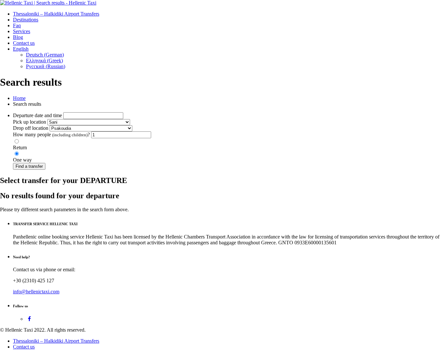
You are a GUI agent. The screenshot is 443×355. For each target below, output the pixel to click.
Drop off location (30, 128)
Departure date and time (37, 115)
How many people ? (51, 134)
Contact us (24, 43)
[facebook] (29, 319)
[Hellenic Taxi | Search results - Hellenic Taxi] (48, 3)
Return (20, 147)
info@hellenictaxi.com (36, 291)
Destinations (25, 19)
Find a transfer (29, 166)
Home (19, 98)
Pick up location (29, 122)
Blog (18, 37)
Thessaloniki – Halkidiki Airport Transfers (56, 14)
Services (21, 31)
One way (22, 160)
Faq (17, 25)
